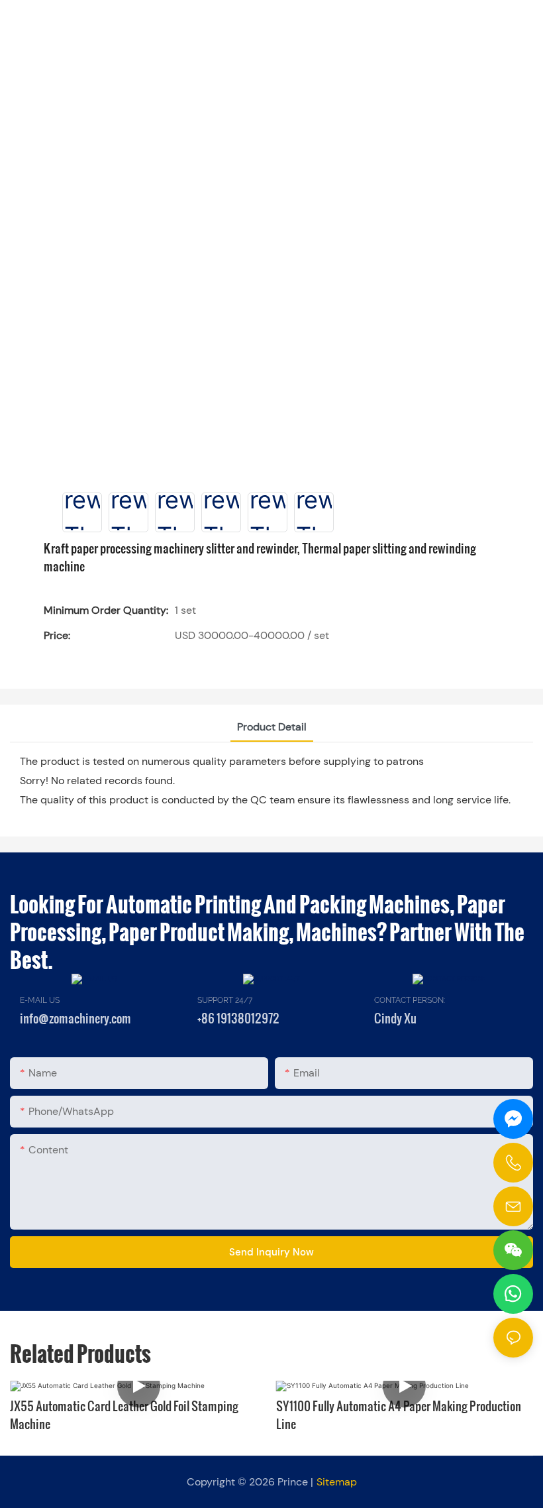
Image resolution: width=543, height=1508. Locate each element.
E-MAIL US (40, 1000)
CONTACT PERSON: (409, 1000)
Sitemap (337, 1482)
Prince (292, 1482)
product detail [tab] (272, 727)
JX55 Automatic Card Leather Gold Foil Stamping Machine (124, 1414)
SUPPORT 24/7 (224, 1000)
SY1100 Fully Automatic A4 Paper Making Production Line (398, 1414)
